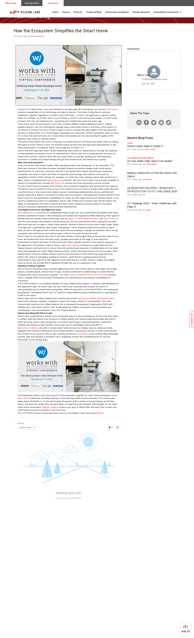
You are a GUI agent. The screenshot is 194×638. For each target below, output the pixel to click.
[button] (191, 319)
